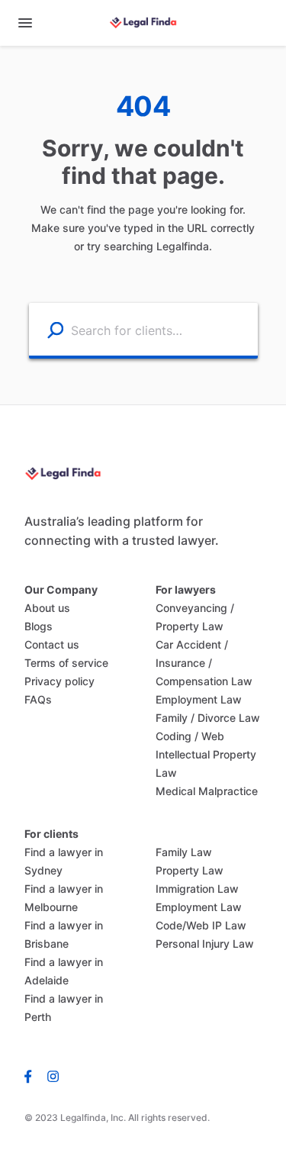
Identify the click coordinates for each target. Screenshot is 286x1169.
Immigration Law (197, 888)
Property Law (189, 870)
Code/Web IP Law (201, 925)
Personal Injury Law (205, 943)
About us (47, 607)
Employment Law (199, 699)
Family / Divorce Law (208, 717)
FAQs (38, 699)
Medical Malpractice (207, 790)
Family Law (184, 851)
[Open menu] (25, 23)
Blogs (38, 626)
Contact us (51, 644)
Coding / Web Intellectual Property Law (206, 754)
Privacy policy (59, 681)
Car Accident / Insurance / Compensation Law (204, 663)
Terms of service (66, 662)
